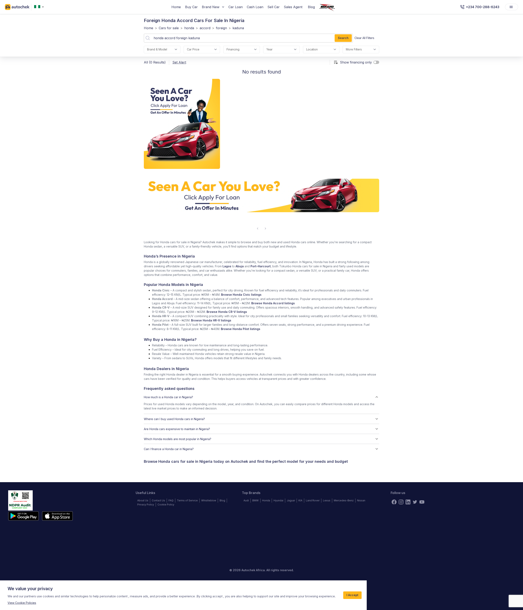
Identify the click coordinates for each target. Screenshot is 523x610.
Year (269, 49)
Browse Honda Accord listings (273, 303)
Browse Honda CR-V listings (227, 311)
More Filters (354, 49)
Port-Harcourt (260, 266)
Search (343, 38)
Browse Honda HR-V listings (211, 320)
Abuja (240, 266)
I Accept (352, 595)
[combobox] (40, 7)
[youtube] (421, 501)
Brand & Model (157, 49)
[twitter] (414, 501)
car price (193, 49)
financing (233, 49)
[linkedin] (408, 501)
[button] (261, 397)
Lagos (226, 266)
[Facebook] (394, 501)
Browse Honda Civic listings (241, 294)
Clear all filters (364, 38)
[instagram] (401, 501)
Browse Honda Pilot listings (240, 329)
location (312, 49)
